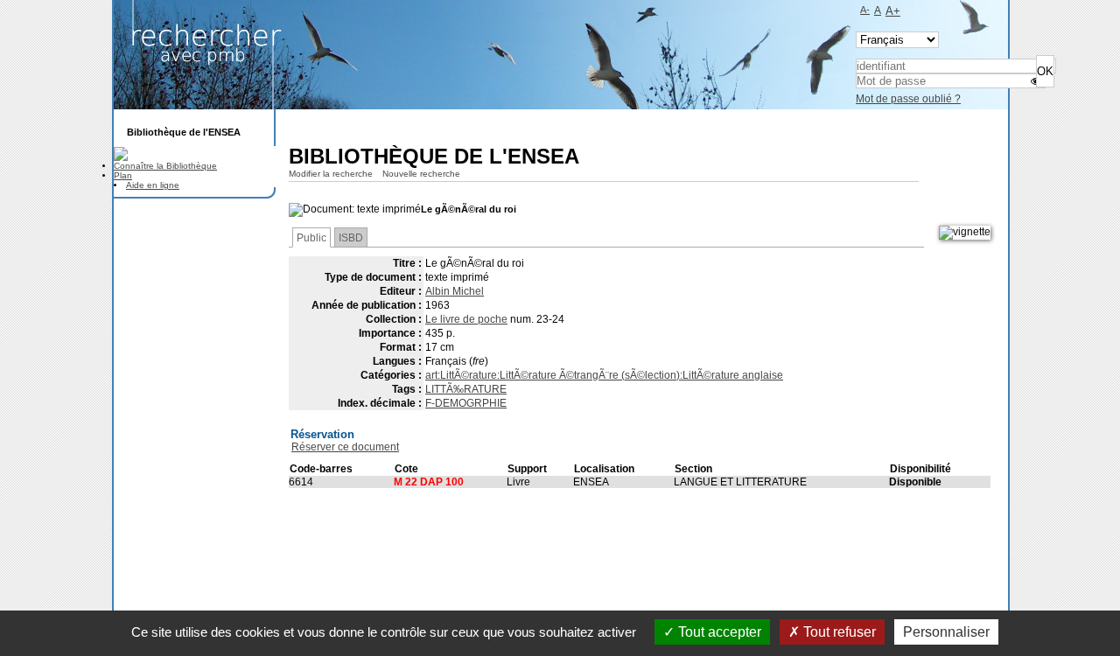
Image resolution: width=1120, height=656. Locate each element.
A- (865, 9)
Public (311, 238)
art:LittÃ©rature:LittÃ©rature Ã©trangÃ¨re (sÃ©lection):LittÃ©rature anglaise (604, 375)
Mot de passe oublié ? (908, 99)
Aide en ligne (152, 185)
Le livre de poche (466, 319)
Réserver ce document (345, 447)
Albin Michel (454, 291)
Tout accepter (718, 632)
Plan (123, 175)
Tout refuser (838, 632)
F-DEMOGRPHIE (466, 403)
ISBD (351, 238)
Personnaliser (946, 632)
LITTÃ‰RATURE (466, 389)
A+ (893, 10)
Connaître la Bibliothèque (165, 166)
